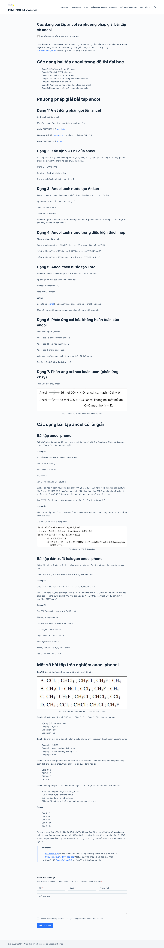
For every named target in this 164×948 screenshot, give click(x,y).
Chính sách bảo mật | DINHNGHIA (104, 7)
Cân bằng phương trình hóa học (59, 857)
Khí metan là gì (52, 853)
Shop (86, 7)
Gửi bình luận (45, 925)
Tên (41, 888)
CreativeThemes (56, 944)
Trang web (104, 888)
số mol (51, 304)
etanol (59, 141)
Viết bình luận (45, 896)
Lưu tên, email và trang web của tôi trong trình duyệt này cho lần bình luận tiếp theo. (72, 918)
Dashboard (76, 7)
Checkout (65, 7)
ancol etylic (62, 129)
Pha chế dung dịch (63, 860)
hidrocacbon (59, 135)
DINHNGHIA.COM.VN (46, 51)
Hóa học (75, 36)
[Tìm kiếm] (155, 7)
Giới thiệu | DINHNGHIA (128, 7)
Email (73, 888)
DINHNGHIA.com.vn (22, 10)
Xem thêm (144, 7)
